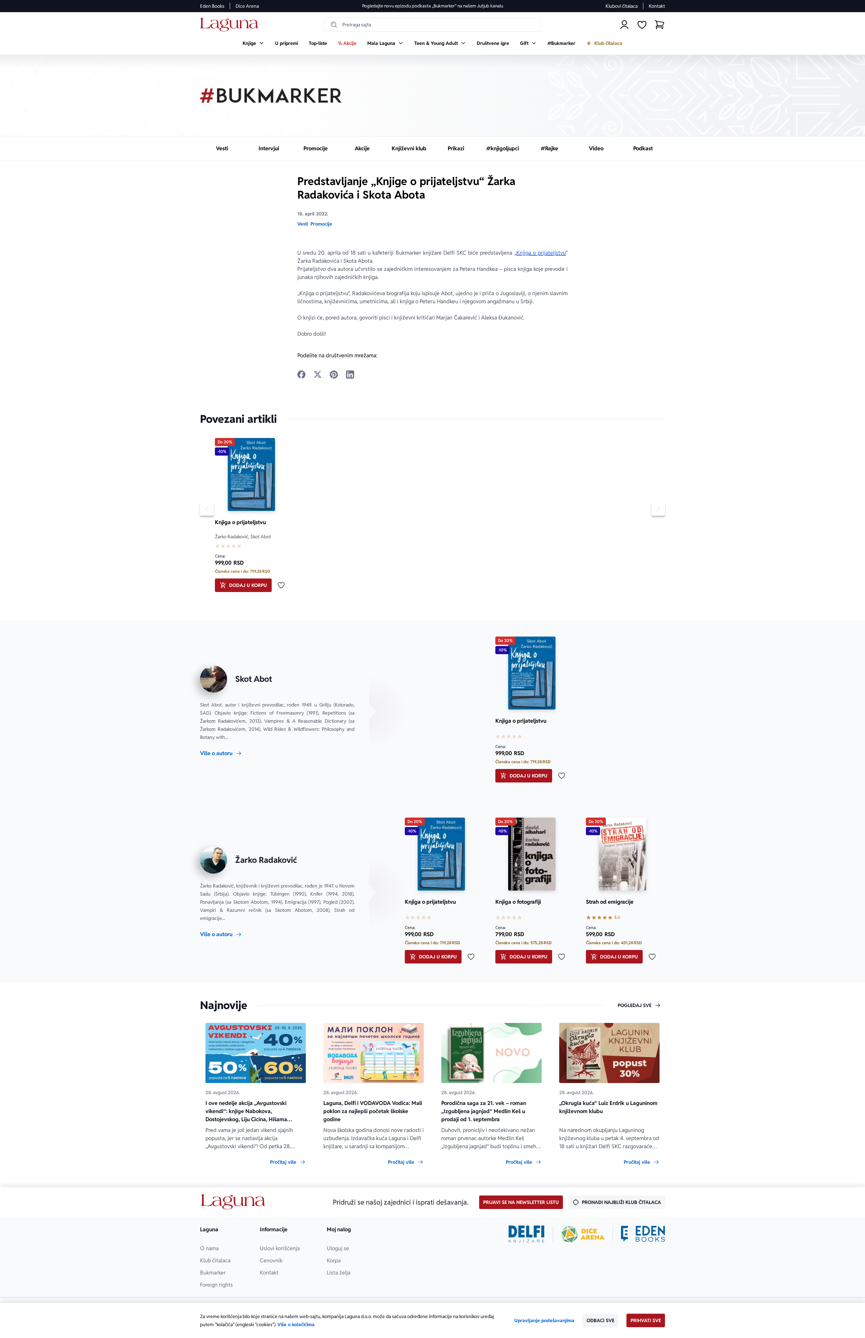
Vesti (302, 224)
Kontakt (657, 6)
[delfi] (526, 1234)
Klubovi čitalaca (622, 6)
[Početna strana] (231, 25)
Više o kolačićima (296, 1324)
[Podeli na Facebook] (301, 374)
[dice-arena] (582, 1234)
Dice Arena (247, 6)
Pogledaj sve (634, 1005)
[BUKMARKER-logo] (271, 95)
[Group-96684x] (643, 1234)
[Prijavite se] (624, 24)
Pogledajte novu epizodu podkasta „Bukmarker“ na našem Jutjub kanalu (432, 6)
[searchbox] (432, 25)
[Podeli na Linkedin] (350, 374)
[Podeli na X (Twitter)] (318, 374)
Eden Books (212, 6)
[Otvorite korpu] (659, 24)
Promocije (321, 224)
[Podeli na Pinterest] (334, 374)
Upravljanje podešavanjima (544, 1320)
